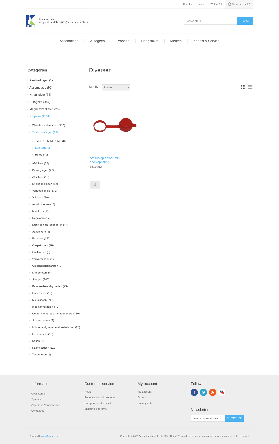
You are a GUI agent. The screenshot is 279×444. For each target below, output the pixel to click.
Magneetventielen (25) (44, 109)
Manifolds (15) (41, 211)
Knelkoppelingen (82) (45, 183)
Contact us (37, 410)
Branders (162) (41, 238)
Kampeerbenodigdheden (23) (50, 286)
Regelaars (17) (41, 217)
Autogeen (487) (39, 102)
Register (187, 4)
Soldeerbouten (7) (43, 320)
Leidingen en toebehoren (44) (50, 224)
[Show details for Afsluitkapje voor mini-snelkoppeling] (115, 125)
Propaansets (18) (42, 334)
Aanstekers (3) (41, 231)
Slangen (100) (40, 279)
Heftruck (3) (42, 154)
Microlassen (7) (41, 299)
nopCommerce (50, 436)
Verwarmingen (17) (43, 258)
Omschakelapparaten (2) (47, 265)
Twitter (203, 392)
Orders (142, 397)
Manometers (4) (42, 272)
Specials (36, 399)
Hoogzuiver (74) (40, 94)
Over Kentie (38, 393)
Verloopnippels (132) (44, 190)
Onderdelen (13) (42, 293)
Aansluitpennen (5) (43, 204)
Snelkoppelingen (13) (45, 132)
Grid (243, 87)
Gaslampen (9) (41, 252)
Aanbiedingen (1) (41, 80)
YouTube (221, 392)
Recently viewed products (99, 397)
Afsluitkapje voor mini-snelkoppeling (105, 159)
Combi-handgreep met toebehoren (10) (56, 313)
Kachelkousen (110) (44, 347)
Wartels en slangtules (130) (48, 125)
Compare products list (97, 403)
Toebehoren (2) (41, 354)
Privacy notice (146, 403)
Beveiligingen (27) (43, 170)
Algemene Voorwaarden (45, 404)
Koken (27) (39, 340)
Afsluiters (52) (40, 163)
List (250, 87)
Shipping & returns (95, 408)
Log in (201, 4)
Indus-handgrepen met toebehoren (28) (56, 327)
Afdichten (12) (40, 176)
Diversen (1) (42, 147)
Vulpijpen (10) (40, 197)
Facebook (194, 392)
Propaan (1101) (39, 116)
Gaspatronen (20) (43, 245)
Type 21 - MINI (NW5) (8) (50, 140)
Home (32, 58)
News (87, 391)
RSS (212, 392)
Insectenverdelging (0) (45, 306)
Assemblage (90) (40, 87)
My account (144, 391)
